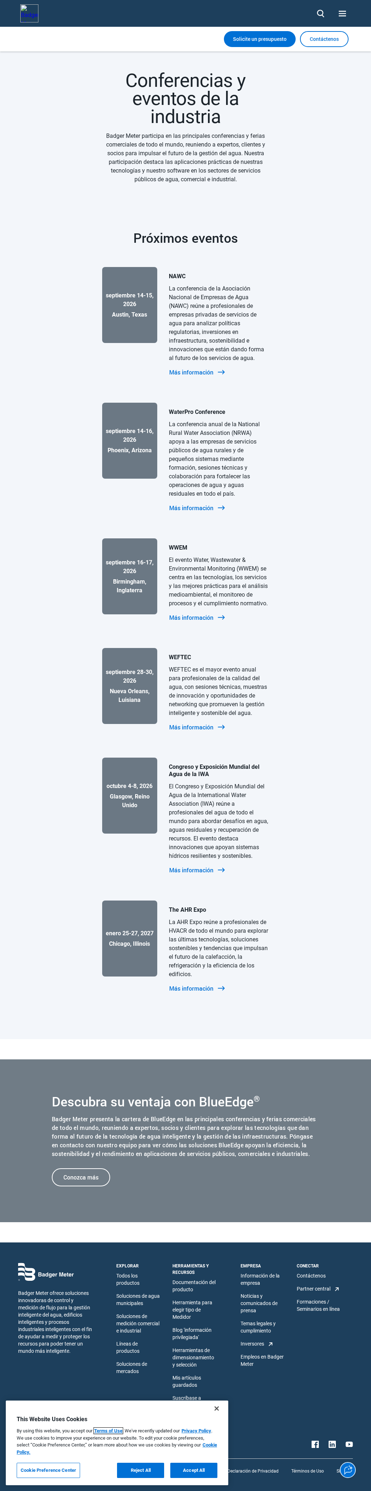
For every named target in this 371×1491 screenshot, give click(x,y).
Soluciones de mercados (131, 1367)
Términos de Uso (307, 1471)
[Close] (217, 1408)
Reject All (141, 1470)
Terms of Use (108, 1430)
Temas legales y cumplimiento (258, 1327)
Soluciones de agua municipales (138, 1299)
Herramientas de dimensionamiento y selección (193, 1357)
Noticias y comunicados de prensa (259, 1303)
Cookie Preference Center (48, 1470)
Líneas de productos (127, 1347)
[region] (117, 1443)
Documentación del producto (194, 1285)
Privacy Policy (196, 1430)
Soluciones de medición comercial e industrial (137, 1323)
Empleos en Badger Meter (262, 1360)
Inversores (252, 1344)
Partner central (313, 1289)
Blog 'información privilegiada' (192, 1333)
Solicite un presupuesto (260, 38)
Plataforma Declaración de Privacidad (241, 1471)
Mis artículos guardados (186, 1381)
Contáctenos (311, 1276)
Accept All (194, 1470)
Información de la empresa (260, 1279)
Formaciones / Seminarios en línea (318, 1305)
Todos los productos (127, 1279)
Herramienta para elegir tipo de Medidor (192, 1310)
